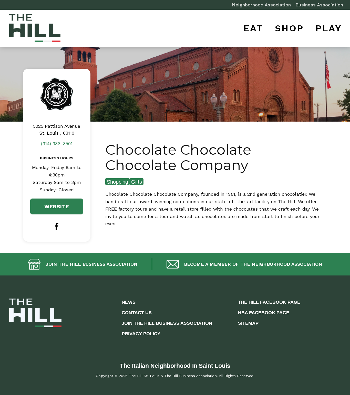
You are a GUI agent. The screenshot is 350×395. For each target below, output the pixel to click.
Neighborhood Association (261, 4)
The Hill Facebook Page (269, 302)
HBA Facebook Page (263, 312)
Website (56, 206)
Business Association (319, 4)
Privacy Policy (141, 333)
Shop (289, 28)
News (129, 302)
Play (328, 28)
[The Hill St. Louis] (34, 29)
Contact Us (137, 312)
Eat (253, 28)
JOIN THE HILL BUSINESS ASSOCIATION (167, 323)
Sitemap (248, 323)
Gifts (136, 182)
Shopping (117, 182)
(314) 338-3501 (57, 143)
